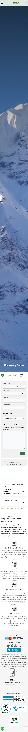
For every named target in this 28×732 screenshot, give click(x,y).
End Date (6, 397)
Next (22, 454)
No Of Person (6, 404)
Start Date (6, 390)
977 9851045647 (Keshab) (14, 683)
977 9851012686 (10, 462)
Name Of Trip (7, 383)
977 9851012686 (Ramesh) (14, 685)
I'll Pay (5, 415)
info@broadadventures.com (14, 464)
